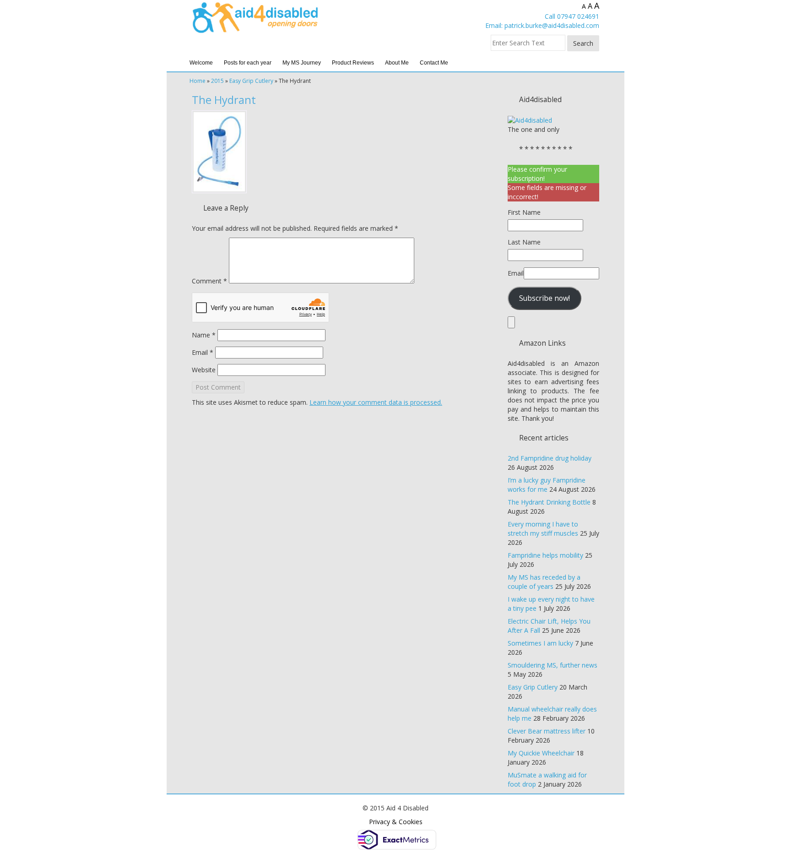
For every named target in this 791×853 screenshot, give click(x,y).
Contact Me (434, 63)
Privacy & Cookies (396, 821)
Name (204, 335)
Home (198, 81)
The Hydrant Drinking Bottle (549, 502)
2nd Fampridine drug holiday (549, 458)
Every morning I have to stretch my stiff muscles (543, 529)
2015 (217, 81)
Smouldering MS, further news (552, 665)
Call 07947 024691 (572, 16)
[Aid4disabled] (530, 119)
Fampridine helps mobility (545, 555)
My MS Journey (301, 63)
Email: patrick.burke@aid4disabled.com (542, 25)
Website (204, 369)
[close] (511, 322)
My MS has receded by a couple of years (544, 582)
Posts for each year (247, 63)
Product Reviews (353, 63)
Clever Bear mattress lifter (546, 731)
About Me (397, 63)
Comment (209, 281)
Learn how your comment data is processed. (375, 402)
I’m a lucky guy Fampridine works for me (546, 485)
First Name (524, 212)
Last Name (524, 242)
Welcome (201, 63)
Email (202, 352)
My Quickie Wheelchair (541, 753)
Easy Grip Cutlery (251, 81)
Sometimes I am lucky (540, 643)
